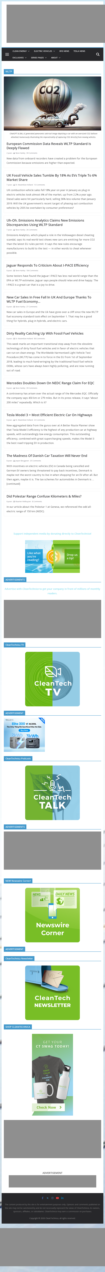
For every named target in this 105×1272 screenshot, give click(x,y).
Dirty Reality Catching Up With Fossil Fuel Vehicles (45, 333)
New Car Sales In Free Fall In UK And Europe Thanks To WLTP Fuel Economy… (49, 299)
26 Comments (31, 230)
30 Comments (31, 153)
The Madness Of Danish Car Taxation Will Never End (47, 455)
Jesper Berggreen (22, 461)
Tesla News (79, 51)
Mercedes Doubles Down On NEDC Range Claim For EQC (50, 383)
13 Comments (39, 185)
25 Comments (35, 461)
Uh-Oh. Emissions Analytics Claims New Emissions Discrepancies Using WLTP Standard (45, 222)
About (54, 57)
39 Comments (31, 388)
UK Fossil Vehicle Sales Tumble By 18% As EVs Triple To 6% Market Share (52, 177)
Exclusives (18, 57)
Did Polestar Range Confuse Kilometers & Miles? (44, 496)
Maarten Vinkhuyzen (23, 501)
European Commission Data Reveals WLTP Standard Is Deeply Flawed (49, 145)
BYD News (64, 51)
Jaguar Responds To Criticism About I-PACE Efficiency (48, 265)
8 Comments (37, 501)
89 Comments (39, 338)
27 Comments (31, 307)
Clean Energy (20, 51)
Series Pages (37, 57)
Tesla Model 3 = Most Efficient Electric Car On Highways (49, 415)
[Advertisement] (56, 24)
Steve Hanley (20, 153)
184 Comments (32, 270)
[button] (28, 51)
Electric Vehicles (43, 51)
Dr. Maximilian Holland (24, 185)
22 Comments (39, 420)
